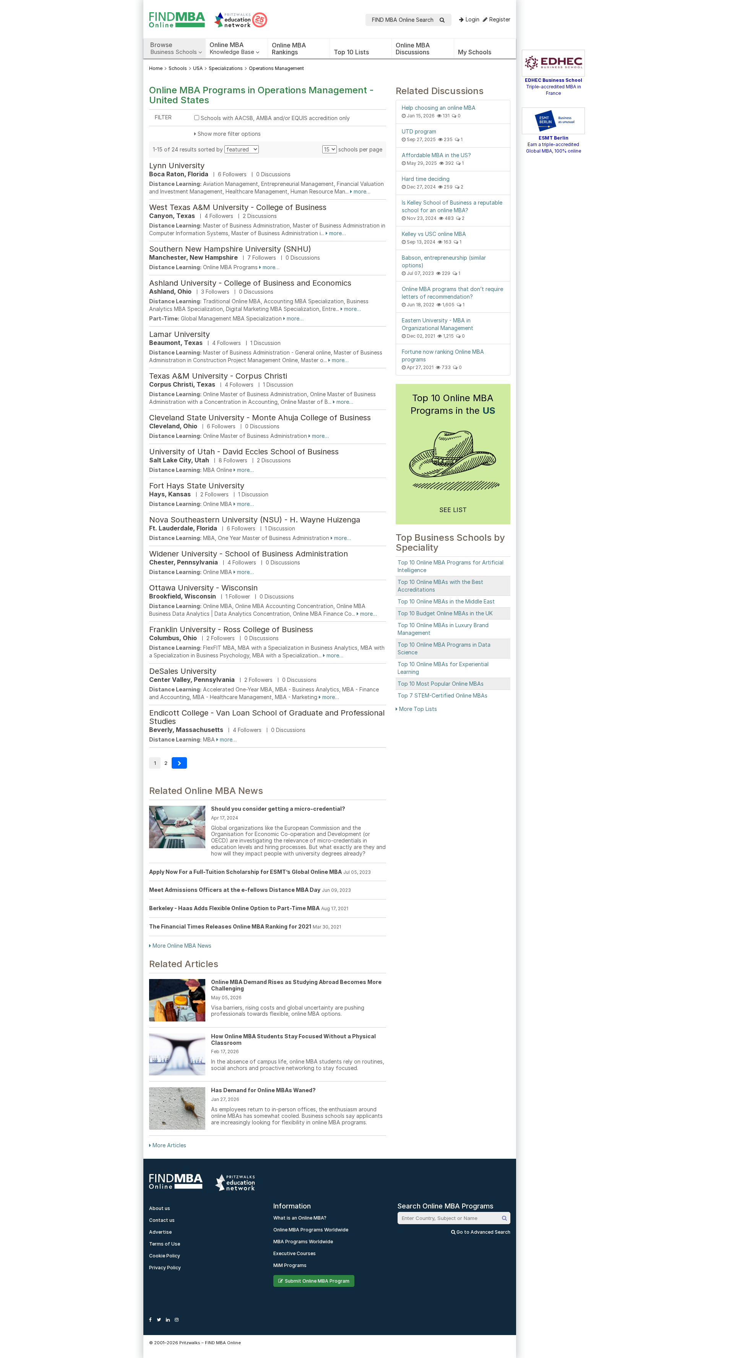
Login (472, 19)
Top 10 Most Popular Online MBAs (441, 683)
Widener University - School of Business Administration (248, 553)
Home (155, 68)
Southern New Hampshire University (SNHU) (230, 249)
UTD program (419, 131)
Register (499, 19)
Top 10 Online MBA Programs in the (453, 404)
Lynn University (177, 165)
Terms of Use (164, 1244)
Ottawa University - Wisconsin (203, 587)
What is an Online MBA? (299, 1218)
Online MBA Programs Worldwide (310, 1230)
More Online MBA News (181, 945)
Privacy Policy (165, 1267)
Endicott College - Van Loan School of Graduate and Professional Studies (267, 717)
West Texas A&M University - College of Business (237, 207)
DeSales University (182, 671)
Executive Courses (294, 1253)
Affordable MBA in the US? (436, 155)
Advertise (160, 1232)
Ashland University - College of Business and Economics (250, 283)
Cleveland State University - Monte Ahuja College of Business (260, 417)
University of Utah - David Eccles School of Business (244, 451)
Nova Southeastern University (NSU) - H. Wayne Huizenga (254, 519)
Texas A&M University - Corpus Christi (218, 376)
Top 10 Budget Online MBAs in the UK (445, 613)
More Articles (168, 1145)
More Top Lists (417, 709)
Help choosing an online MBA (439, 107)
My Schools (474, 52)
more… (361, 191)
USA (198, 68)
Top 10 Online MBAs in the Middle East (446, 601)
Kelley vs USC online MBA (434, 234)
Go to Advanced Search (482, 1232)
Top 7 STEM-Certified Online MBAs (442, 695)
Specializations (226, 68)
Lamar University (179, 334)
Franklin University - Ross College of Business (231, 629)
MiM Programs (290, 1265)
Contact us (162, 1220)
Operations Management (276, 68)
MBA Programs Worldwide (303, 1241)
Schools (178, 68)
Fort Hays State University (196, 485)
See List (453, 510)
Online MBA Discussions (413, 48)
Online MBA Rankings (289, 48)
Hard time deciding (426, 179)
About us (159, 1208)
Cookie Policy (164, 1256)
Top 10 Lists (351, 52)
